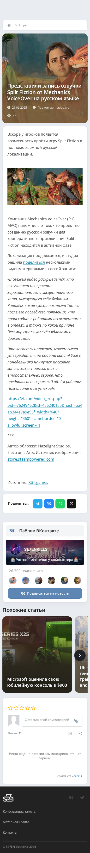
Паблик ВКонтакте (39, 531)
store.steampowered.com (30, 459)
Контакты (10, 832)
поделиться (34, 262)
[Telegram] (37, 503)
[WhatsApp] (60, 503)
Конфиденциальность (19, 811)
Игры (23, 25)
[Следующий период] (80, 655)
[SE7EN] (8, 797)
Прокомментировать (53, 107)
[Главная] (10, 25)
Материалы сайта (16, 822)
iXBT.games (38, 482)
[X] (71, 503)
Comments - (70, 776)
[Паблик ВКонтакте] (14, 530)
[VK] (49, 503)
